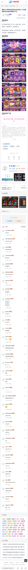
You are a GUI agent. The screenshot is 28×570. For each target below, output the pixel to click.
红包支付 (23, 529)
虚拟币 (7, 527)
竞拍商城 (14, 531)
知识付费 (14, 536)
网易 (19, 529)
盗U (24, 536)
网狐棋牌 (15, 529)
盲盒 (21, 536)
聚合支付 (15, 527)
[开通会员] (25, 560)
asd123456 (8, 255)
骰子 (18, 519)
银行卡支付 (10, 523)
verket (6, 379)
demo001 (7, 455)
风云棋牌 (4, 521)
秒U (12, 534)
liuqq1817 (7, 505)
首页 (3, 6)
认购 (23, 525)
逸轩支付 (4, 525)
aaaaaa (7, 311)
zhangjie (7, 289)
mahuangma (8, 413)
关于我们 (22, 562)
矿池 (3, 536)
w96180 (7, 421)
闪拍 (19, 521)
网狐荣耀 (9, 529)
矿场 (10, 536)
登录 (10, 221)
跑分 (12, 525)
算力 (7, 531)
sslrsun (7, 404)
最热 (7, 226)
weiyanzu (7, 488)
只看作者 (23, 226)
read (6, 480)
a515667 (7, 370)
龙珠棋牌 (9, 519)
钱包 (15, 523)
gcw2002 (7, 264)
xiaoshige (7, 298)
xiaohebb (7, 354)
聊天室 (22, 527)
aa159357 (7, 496)
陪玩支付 (15, 521)
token (6, 471)
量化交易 (22, 523)
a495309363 (8, 345)
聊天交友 (4, 529)
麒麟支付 (14, 519)
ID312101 (7, 362)
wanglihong (8, 430)
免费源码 (7, 6)
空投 (21, 531)
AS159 (7, 336)
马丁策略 (22, 519)
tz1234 (7, 328)
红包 (3, 531)
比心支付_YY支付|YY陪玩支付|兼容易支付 (13, 557)
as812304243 (8, 239)
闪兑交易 (23, 521)
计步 (3, 527)
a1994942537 (8, 438)
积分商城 (4, 534)
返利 (9, 525)
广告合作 (17, 562)
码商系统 (21, 534)
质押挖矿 (16, 525)
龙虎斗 (3, 519)
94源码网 (13, 564)
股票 (11, 527)
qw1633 (7, 387)
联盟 (19, 527)
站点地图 (6, 562)
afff (6, 320)
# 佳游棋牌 (5, 148)
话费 (20, 525)
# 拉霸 (18, 146)
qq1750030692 (9, 395)
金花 (18, 523)
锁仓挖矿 (4, 523)
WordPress (18, 564)
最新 (3, 226)
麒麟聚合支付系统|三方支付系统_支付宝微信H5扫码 (15, 555)
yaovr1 (7, 446)
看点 (18, 536)
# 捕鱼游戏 (5, 146)
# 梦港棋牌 (12, 146)
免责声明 (11, 562)
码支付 (16, 534)
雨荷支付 (9, 521)
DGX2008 (7, 272)
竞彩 (18, 531)
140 (14, 168)
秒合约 (9, 534)
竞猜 (10, 531)
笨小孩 (7, 14)
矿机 (7, 536)
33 (18, 18)
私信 (25, 15)
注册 (19, 221)
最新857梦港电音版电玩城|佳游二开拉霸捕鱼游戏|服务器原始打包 (14, 10)
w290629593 (8, 463)
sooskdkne (8, 230)
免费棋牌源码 (12, 6)
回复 (10, 235)
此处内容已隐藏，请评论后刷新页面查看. (14, 120)
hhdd (6, 247)
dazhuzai (7, 280)
